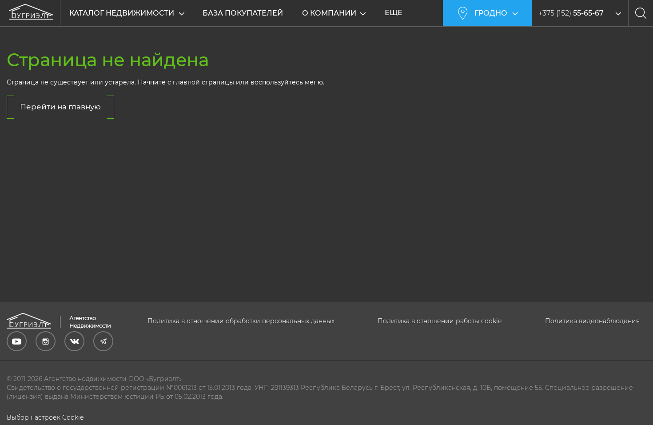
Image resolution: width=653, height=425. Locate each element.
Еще (393, 12)
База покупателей (243, 13)
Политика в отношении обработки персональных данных (240, 321)
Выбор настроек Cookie (45, 417)
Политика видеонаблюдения (592, 321)
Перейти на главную (60, 106)
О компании (329, 13)
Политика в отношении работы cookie (440, 321)
